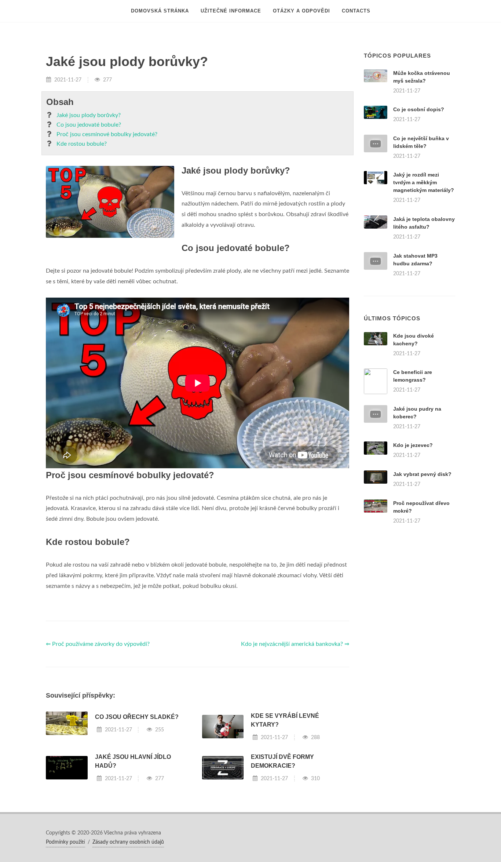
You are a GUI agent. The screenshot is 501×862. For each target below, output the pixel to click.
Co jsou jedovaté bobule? (88, 125)
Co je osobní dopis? (418, 109)
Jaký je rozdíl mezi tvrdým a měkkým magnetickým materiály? (423, 182)
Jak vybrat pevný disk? (422, 474)
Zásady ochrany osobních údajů (128, 842)
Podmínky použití (65, 842)
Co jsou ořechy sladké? (137, 717)
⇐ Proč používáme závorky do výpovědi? (98, 644)
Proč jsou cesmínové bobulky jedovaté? (106, 134)
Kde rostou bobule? (81, 144)
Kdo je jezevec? (413, 445)
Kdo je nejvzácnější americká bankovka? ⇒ (295, 644)
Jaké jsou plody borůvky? (88, 115)
